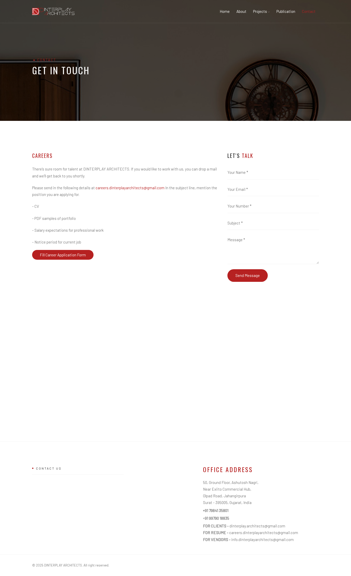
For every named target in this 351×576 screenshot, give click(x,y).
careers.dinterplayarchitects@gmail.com (130, 187)
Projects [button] (260, 11)
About (241, 11)
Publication (285, 11)
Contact (309, 11)
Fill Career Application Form (63, 255)
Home (225, 11)
